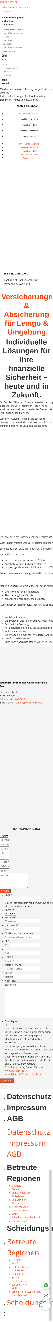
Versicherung (29, 136)
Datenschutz (29, 1096)
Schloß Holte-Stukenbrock (26, 1217)
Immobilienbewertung (28, 119)
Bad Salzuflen (19, 1199)
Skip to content (8, 1)
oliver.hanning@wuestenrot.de (25, 702)
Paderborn (18, 1196)
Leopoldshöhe (20, 1210)
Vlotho (15, 1214)
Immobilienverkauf (29, 125)
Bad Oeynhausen (21, 1192)
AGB (15, 1118)
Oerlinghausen (20, 1207)
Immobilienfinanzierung (29, 113)
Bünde (15, 1203)
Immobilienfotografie (29, 131)
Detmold (16, 1185)
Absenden (6, 1080)
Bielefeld (16, 1189)
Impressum (26, 1107)
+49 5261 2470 (17, 699)
